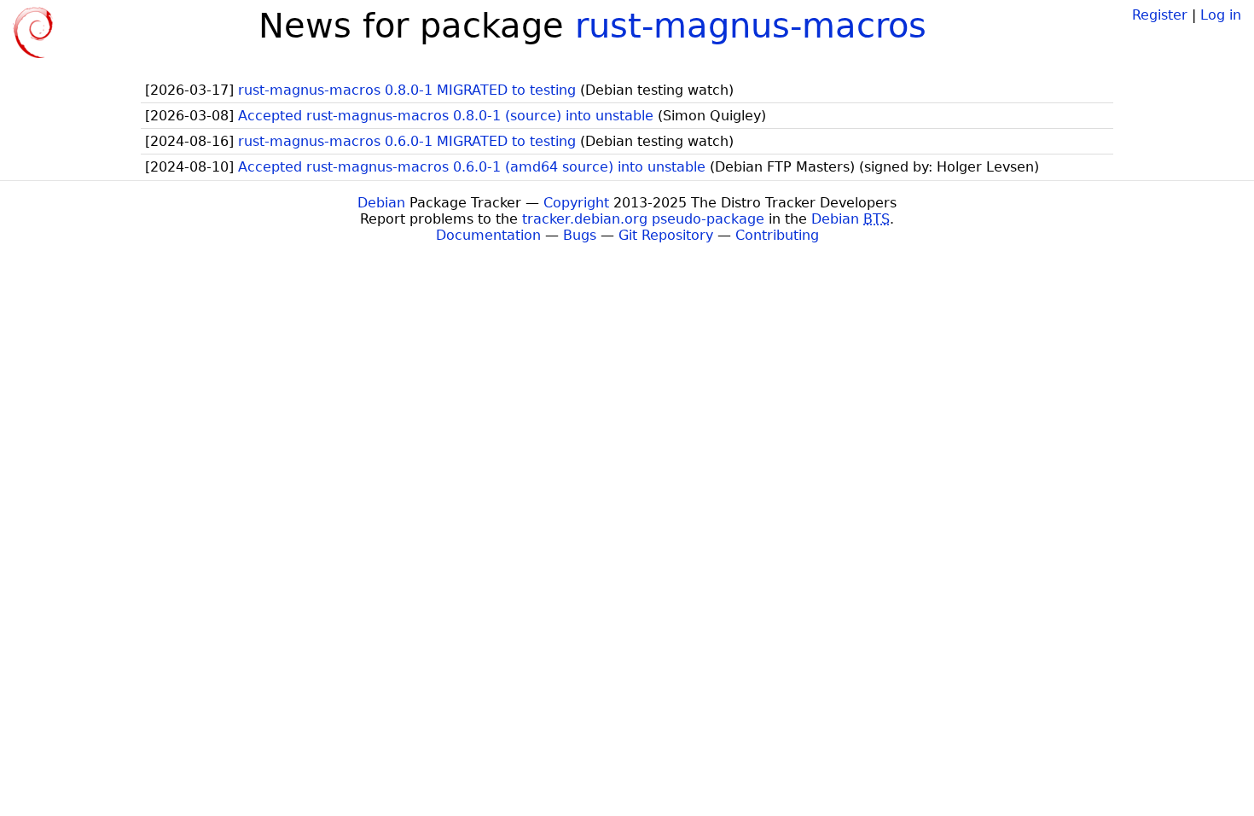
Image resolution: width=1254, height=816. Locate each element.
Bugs (579, 235)
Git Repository (665, 235)
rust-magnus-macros (750, 25)
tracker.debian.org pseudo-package (643, 219)
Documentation (488, 235)
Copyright (576, 203)
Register (1159, 15)
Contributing (777, 235)
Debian (381, 203)
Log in (1220, 15)
